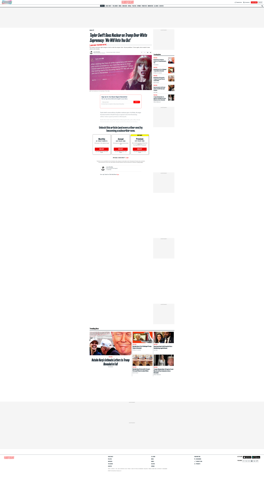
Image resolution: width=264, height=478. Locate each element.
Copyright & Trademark (162, 468)
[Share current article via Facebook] (142, 52)
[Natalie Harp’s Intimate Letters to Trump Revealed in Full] (171, 63)
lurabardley (109, 169)
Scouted (161, 6)
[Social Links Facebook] (243, 461)
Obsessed (124, 6)
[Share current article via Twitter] (144, 52)
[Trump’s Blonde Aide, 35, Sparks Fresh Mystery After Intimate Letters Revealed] (171, 100)
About (109, 468)
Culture (153, 463)
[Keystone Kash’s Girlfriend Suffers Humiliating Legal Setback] (171, 90)
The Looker (115, 6)
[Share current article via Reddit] (150, 52)
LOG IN (260, 2)
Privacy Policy (140, 162)
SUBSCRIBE (254, 2)
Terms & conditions (152, 468)
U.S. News (156, 6)
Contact (113, 468)
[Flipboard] (257, 461)
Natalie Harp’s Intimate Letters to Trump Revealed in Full (111, 362)
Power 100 (144, 6)
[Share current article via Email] (147, 52)
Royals (129, 6)
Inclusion (146, 468)
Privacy (129, 468)
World (152, 461)
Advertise (122, 468)
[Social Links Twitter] (246, 461)
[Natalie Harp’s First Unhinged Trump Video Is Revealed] (171, 72)
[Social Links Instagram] (249, 461)
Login (127, 157)
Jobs (119, 468)
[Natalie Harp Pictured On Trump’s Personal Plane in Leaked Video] (171, 81)
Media (120, 6)
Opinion (139, 6)
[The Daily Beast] (127, 2)
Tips (116, 468)
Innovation (150, 6)
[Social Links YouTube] (252, 461)
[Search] (262, 6)
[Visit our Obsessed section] (11, 2)
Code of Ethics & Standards (137, 468)
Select (101, 149)
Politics (134, 6)
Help (126, 468)
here (118, 174)
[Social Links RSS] (254, 461)
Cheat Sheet (108, 6)
